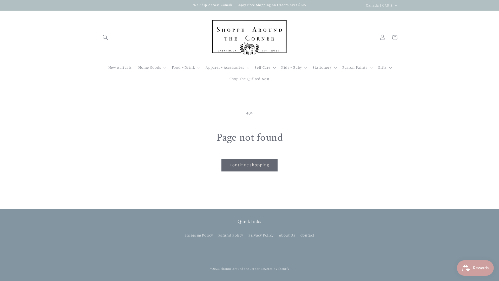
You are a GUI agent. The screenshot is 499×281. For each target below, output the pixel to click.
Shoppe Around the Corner (240, 269)
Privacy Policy (261, 235)
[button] (105, 37)
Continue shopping (250, 164)
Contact (307, 235)
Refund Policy (230, 235)
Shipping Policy (199, 235)
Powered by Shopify (275, 269)
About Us (287, 235)
